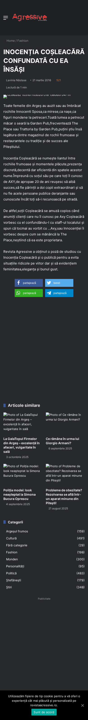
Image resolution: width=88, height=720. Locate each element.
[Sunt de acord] (82, 705)
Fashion (22, 40)
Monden (12, 559)
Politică (11, 573)
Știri (9, 587)
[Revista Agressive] (29, 17)
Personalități (15, 566)
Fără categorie (16, 545)
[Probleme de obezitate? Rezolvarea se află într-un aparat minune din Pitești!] (65, 475)
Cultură (11, 538)
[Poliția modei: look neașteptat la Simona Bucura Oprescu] (22, 475)
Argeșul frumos (17, 531)
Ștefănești (13, 580)
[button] (29, 283)
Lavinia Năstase (16, 80)
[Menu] (5, 19)
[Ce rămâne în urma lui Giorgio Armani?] (65, 423)
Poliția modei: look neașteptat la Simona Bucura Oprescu (19, 494)
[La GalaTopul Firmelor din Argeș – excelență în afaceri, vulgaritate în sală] (22, 423)
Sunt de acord (44, 712)
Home (10, 40)
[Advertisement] (66, 16)
